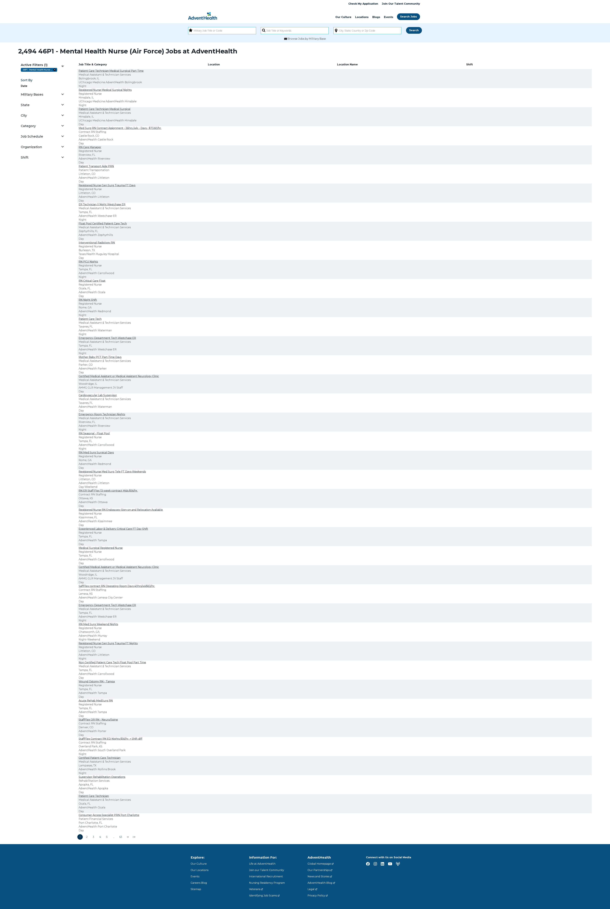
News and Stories (318, 876)
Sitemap (196, 889)
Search (414, 30)
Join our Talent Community (266, 870)
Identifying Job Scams (263, 895)
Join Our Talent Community (401, 3)
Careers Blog (199, 882)
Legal (311, 889)
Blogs (376, 17)
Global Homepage (319, 863)
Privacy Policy (316, 895)
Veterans (254, 889)
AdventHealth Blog (320, 882)
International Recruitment (266, 876)
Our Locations (199, 870)
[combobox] (222, 30)
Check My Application (363, 3)
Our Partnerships (319, 870)
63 (120, 836)
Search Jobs (408, 16)
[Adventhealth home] (202, 16)
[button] (42, 65)
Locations (362, 17)
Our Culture (343, 17)
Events (388, 17)
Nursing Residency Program (267, 882)
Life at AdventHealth (262, 863)
